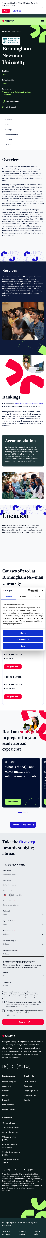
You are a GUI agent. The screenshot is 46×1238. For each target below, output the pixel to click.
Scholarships (30, 1095)
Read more (13, 801)
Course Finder (30, 1081)
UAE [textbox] (5, 976)
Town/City (7, 982)
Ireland (5, 1100)
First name (7, 871)
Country (7, 972)
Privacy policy (22, 1232)
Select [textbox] (6, 914)
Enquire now (12, 666)
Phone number (9, 891)
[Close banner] (42, 590)
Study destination (10, 950)
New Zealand (8, 1104)
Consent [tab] (8, 597)
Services (28, 1086)
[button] (20, 812)
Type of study (9, 921)
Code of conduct (10, 1132)
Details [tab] (23, 597)
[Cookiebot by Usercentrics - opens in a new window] (28, 590)
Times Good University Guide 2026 (28, 403)
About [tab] (37, 597)
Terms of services (6, 1232)
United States (8, 1109)
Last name (7, 881)
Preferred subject (10, 941)
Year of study (9, 931)
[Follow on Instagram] (27, 1066)
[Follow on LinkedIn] (5, 1066)
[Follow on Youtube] (20, 1066)
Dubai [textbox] (5, 985)
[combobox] (6, 895)
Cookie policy (37, 1232)
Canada (5, 1090)
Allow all (23, 633)
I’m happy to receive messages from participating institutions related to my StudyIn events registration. (24, 1013)
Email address (9, 901)
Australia (6, 1086)
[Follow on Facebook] (12, 1066)
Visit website (12, 107)
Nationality (8, 911)
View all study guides (22, 824)
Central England (13, 101)
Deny (23, 646)
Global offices (8, 1123)
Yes (5, 11)
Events (27, 1100)
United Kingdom (9, 1081)
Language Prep (31, 1090)
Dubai (5, 1095)
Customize (22, 639)
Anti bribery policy (11, 1127)
